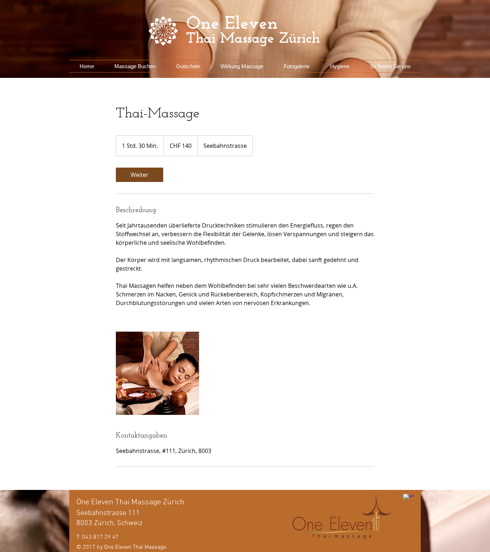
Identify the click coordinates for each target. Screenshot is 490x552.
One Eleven (232, 24)
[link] (139, 175)
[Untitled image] (157, 373)
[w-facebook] (408, 499)
